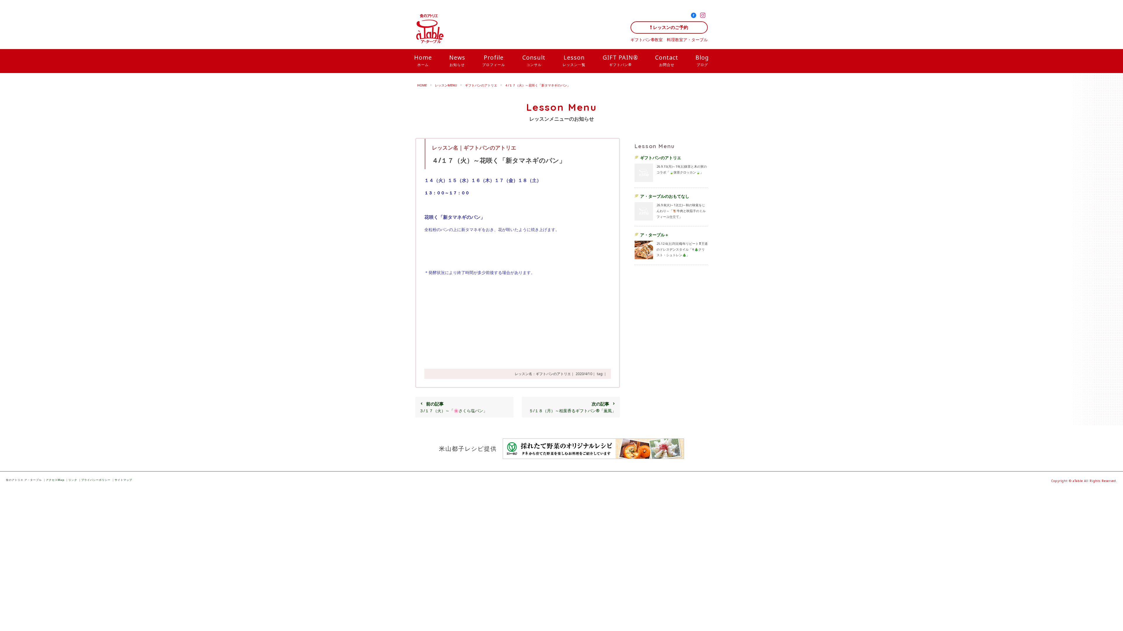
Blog (702, 60)
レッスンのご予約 (670, 27)
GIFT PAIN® (620, 60)
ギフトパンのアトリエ (481, 85)
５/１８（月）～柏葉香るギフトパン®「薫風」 (572, 407)
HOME (422, 85)
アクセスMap (55, 480)
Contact (666, 60)
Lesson (574, 60)
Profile (493, 60)
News (457, 60)
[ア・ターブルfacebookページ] (695, 16)
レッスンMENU (446, 85)
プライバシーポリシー (96, 480)
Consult (533, 60)
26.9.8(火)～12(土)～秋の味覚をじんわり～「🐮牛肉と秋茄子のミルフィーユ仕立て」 (681, 211)
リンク (72, 480)
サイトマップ (123, 480)
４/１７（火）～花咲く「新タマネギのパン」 (537, 85)
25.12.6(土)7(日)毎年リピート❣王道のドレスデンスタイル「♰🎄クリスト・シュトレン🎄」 (682, 249)
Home (423, 60)
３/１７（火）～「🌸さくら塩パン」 (453, 407)
